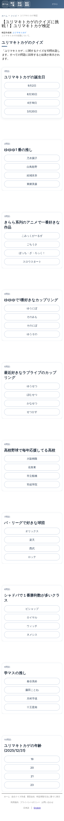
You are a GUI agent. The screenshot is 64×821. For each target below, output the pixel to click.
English (37, 808)
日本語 (26, 808)
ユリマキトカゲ (19, 32)
